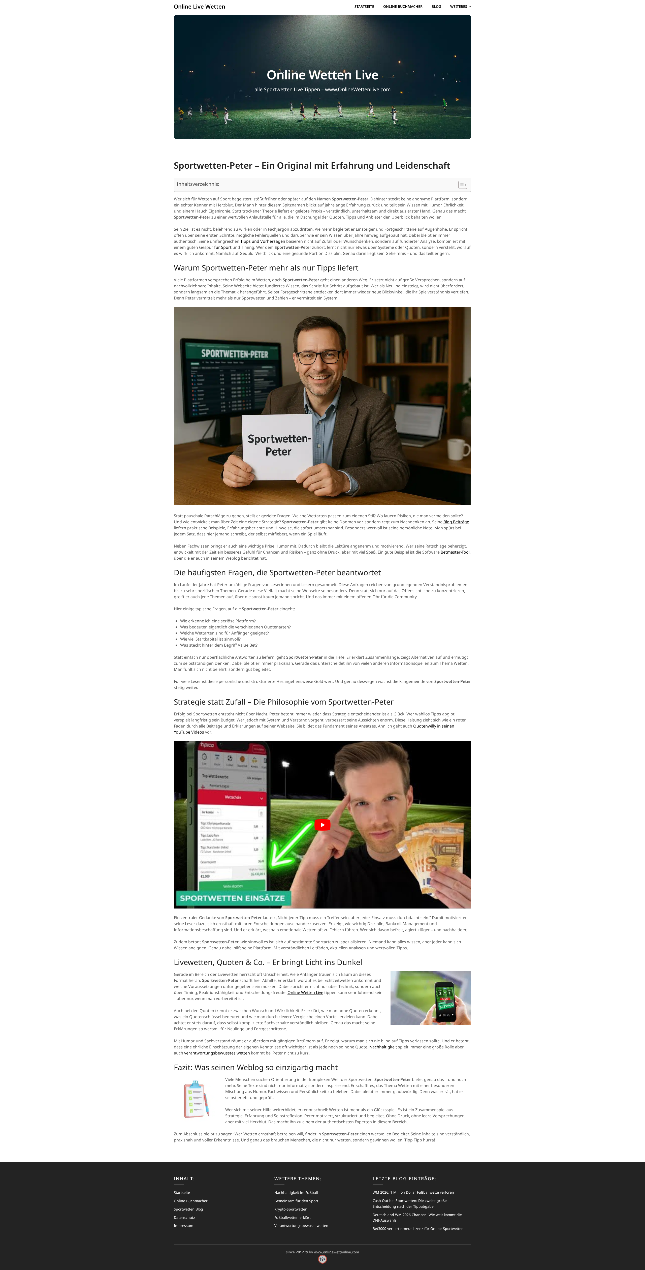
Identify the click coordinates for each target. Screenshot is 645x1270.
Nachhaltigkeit (383, 1047)
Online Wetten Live (305, 992)
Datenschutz (184, 1217)
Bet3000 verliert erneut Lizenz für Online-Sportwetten (418, 1228)
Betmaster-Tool (455, 552)
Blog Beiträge (456, 522)
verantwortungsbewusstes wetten (217, 1053)
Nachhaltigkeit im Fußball (296, 1192)
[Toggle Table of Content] (460, 184)
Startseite (364, 6)
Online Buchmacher (403, 6)
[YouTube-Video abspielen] (322, 825)
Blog (436, 6)
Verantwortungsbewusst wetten (301, 1225)
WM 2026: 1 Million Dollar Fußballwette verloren (413, 1192)
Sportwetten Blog (188, 1209)
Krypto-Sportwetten (290, 1209)
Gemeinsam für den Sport (296, 1200)
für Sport (223, 247)
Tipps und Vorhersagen (262, 241)
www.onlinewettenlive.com (336, 1252)
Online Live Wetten (199, 6)
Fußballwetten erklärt (292, 1217)
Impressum (183, 1225)
